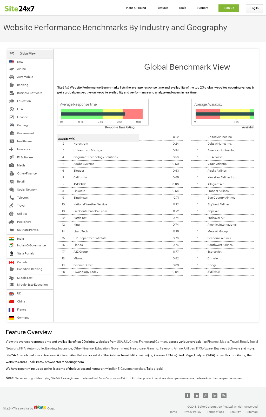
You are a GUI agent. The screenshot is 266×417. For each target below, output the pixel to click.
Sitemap (252, 411)
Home (173, 411)
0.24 (176, 143)
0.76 (176, 238)
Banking (51, 348)
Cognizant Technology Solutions (96, 157)
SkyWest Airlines (218, 204)
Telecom (166, 348)
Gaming (152, 348)
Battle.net (80, 217)
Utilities (189, 348)
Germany (161, 342)
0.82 (176, 258)
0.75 (176, 231)
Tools (182, 7)
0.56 (176, 157)
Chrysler (213, 258)
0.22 (176, 136)
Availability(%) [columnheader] (66, 138)
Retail (244, 342)
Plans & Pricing (136, 7)
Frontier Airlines (218, 190)
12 (63, 217)
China (133, 342)
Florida (78, 244)
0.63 (176, 170)
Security (235, 411)
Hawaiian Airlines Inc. (222, 177)
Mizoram (79, 258)
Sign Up (229, 7)
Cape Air (213, 211)
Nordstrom (81, 143)
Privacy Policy (192, 411)
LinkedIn (79, 190)
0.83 (176, 265)
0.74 (176, 217)
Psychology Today (86, 271)
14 (63, 231)
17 (63, 251)
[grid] (120, 204)
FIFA (22, 348)
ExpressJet (215, 251)
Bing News (81, 197)
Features (162, 7)
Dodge (212, 265)
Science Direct (83, 265)
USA (120, 342)
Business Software (227, 348)
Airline (178, 348)
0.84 (175, 271)
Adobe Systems (84, 163)
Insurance (65, 348)
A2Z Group (81, 251)
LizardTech (81, 231)
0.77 (176, 251)
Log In (254, 8)
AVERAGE (80, 184)
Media (224, 342)
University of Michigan (89, 150)
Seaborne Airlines (219, 238)
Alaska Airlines (217, 170)
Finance (213, 342)
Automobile (35, 348)
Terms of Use (215, 411)
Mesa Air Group (218, 231)
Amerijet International (222, 224)
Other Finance (84, 348)
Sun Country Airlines (221, 197)
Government (120, 348)
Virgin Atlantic (217, 163)
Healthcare (138, 348)
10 (63, 204)
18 (63, 258)
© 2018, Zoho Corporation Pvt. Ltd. (210, 406)
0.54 (176, 150)
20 (63, 271)
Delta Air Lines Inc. (220, 143)
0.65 (176, 177)
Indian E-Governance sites (126, 369)
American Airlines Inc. (222, 150)
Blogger (79, 170)
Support (202, 7)
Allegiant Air (216, 184)
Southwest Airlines (220, 244)
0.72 (176, 204)
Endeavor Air (216, 217)
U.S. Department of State (90, 238)
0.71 (176, 197)
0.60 (175, 163)
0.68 (175, 190)
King (77, 224)
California (80, 177)
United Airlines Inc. (220, 136)
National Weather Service (90, 204)
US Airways (215, 157)
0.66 (175, 184)
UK (126, 342)
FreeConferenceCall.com (90, 211)
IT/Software (204, 348)
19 (63, 265)
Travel (234, 342)
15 (63, 238)
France (144, 342)
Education (102, 348)
